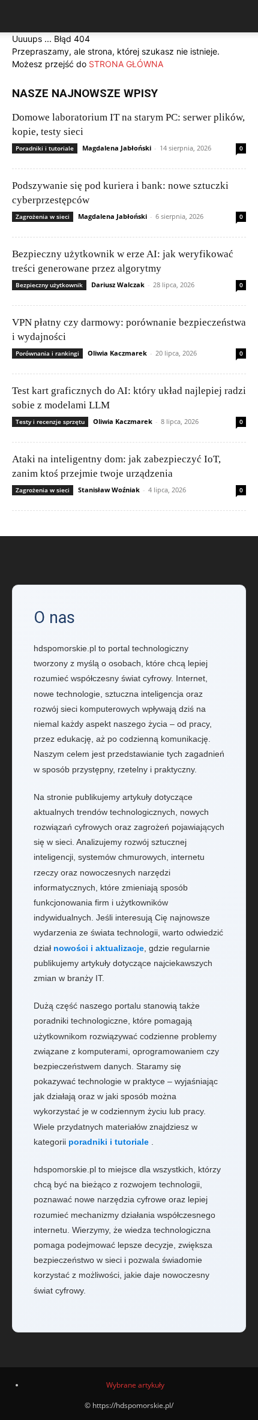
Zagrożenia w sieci (43, 216)
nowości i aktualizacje (98, 948)
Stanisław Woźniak (109, 489)
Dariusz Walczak (118, 284)
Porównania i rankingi (47, 353)
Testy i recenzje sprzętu (50, 421)
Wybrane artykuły (135, 1385)
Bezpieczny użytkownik (49, 285)
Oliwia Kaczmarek (117, 352)
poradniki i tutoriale (108, 1142)
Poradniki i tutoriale (45, 148)
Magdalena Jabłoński (116, 147)
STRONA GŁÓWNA (126, 64)
